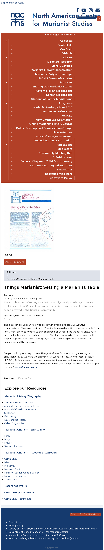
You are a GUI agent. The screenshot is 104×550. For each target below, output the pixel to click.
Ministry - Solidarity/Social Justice (22, 472)
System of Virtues (13, 446)
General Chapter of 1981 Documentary (46, 161)
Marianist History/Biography (22, 396)
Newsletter (64, 169)
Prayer (8, 443)
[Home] (34, 19)
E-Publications (62, 157)
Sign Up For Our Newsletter (85, 514)
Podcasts (66, 82)
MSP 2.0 (67, 115)
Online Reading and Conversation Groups (44, 128)
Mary (7, 439)
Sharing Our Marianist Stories (52, 86)
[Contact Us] (97, 10)
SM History (10, 413)
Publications (64, 144)
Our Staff (66, 49)
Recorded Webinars (58, 173)
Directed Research (59, 61)
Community (10, 459)
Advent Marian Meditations (54, 90)
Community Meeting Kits (55, 153)
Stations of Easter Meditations (51, 99)
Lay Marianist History (15, 420)
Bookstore (65, 148)
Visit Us (67, 53)
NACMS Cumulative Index (55, 78)
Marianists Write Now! (57, 111)
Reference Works (15, 485)
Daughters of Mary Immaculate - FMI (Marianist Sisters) (38, 532)
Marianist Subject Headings (53, 74)
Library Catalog (61, 65)
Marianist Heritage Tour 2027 (52, 107)
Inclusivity (9, 466)
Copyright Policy (61, 178)
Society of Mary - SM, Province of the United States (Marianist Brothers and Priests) (53, 528)
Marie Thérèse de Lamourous (20, 409)
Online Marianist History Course (50, 123)
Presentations (62, 132)
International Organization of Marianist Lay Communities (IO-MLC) (44, 538)
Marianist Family (13, 469)
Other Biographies (14, 423)
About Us (66, 40)
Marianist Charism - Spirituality (24, 429)
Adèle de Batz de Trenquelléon (21, 406)
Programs (66, 103)
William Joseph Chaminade (18, 402)
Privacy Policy (16, 525)
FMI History (10, 416)
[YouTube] (83, 10)
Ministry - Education (15, 476)
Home (12, 272)
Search (73, 17)
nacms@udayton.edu (26, 367)
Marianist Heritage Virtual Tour (51, 165)
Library (68, 57)
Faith (7, 436)
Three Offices (11, 479)
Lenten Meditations (59, 94)
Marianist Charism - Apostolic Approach (30, 452)
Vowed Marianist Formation (53, 140)
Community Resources (19, 492)
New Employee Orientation (54, 119)
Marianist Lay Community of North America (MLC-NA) (37, 535)
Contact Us (64, 45)
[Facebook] (77, 10)
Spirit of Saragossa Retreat (54, 136)
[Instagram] (91, 10)
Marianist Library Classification (51, 70)
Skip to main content (12, 2)
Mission (8, 462)
